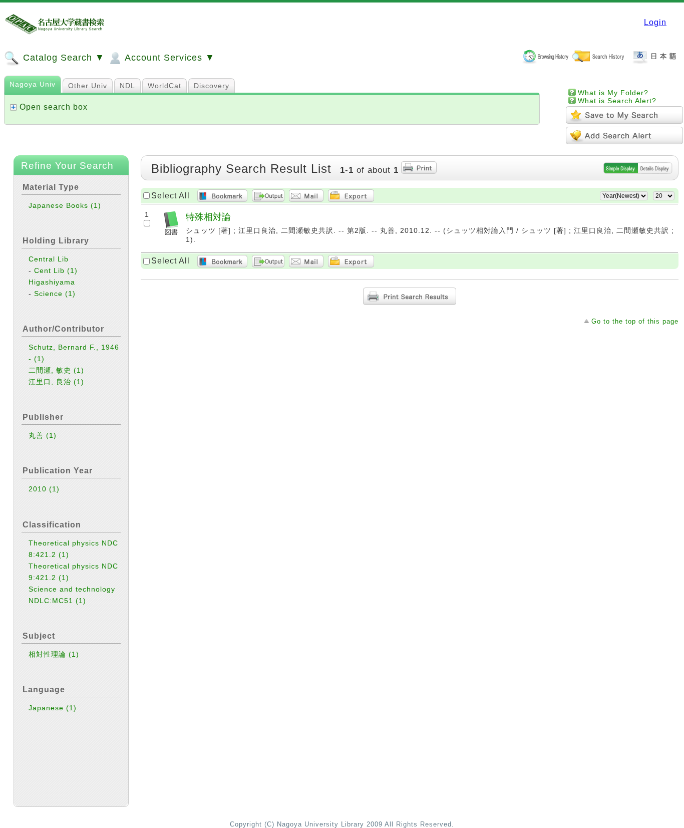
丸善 (43, 435)
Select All (170, 195)
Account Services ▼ (168, 58)
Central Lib (49, 259)
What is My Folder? (613, 93)
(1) (96, 205)
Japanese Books (65, 205)
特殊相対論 (208, 216)
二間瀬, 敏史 (56, 370)
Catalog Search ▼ (62, 58)
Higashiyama (52, 282)
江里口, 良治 (56, 382)
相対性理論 (54, 654)
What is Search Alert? (617, 101)
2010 (44, 489)
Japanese (53, 708)
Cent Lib (56, 270)
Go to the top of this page (634, 321)
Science (55, 294)
